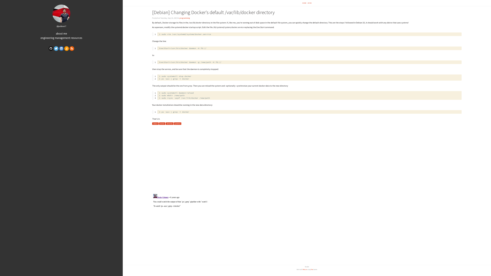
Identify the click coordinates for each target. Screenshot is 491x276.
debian (155, 124)
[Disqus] (306, 159)
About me (61, 33)
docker (162, 124)
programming (185, 18)
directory (170, 124)
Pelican (305, 269)
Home (304, 3)
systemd (177, 124)
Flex (312, 269)
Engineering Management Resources (61, 38)
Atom (309, 3)
